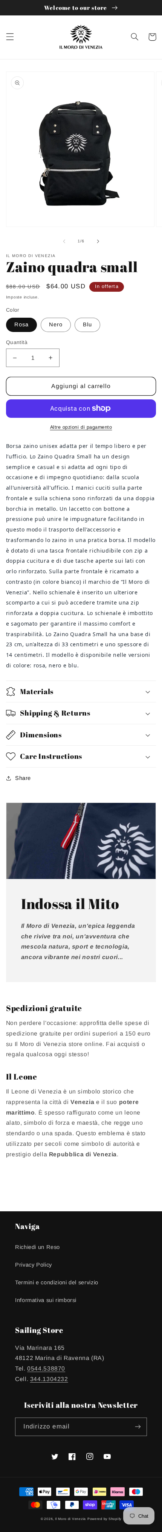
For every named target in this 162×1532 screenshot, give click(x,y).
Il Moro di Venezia (70, 1519)
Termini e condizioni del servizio (56, 1282)
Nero (56, 324)
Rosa (21, 324)
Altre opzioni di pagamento (81, 427)
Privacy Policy (33, 1265)
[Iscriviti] (138, 1427)
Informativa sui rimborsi (45, 1300)
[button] (9, 37)
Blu (87, 324)
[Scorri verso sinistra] (64, 241)
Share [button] (23, 778)
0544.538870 (46, 1368)
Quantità (17, 342)
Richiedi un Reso (37, 1247)
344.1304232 (49, 1379)
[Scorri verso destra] (98, 241)
